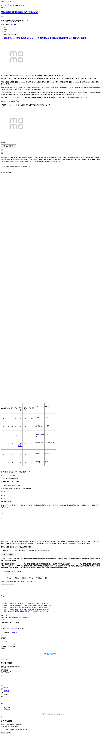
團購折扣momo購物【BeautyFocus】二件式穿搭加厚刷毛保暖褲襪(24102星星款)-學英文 (28, 605)
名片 (5, 31)
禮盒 (57, 161)
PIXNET (38, 714)
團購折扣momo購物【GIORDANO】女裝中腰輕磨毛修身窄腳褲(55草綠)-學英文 (26, 603)
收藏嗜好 (13, 24)
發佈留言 (3, 648)
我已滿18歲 (3, 732)
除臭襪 (40, 434)
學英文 (2, 596)
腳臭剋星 (14, 541)
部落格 (6, 29)
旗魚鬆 (70, 157)
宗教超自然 (13, 632)
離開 (9, 732)
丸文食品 (16, 157)
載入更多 (3, 638)
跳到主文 (3, 16)
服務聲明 (65, 714)
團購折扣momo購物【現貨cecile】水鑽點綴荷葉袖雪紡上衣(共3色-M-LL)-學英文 (26, 611)
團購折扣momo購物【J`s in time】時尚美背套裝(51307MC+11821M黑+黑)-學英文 (26, 607)
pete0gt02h (3, 619)
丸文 (9, 157)
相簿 (5, 27)
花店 (5, 475)
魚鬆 (2, 153)
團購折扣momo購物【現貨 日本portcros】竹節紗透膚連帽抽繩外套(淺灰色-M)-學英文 (27, 609)
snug (2, 513)
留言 (16, 628)
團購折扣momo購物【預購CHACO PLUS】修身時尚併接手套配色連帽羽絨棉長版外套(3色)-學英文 (45, 38)
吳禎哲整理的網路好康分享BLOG (19, 12)
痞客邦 (12, 628)
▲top (2, 635)
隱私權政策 (59, 714)
